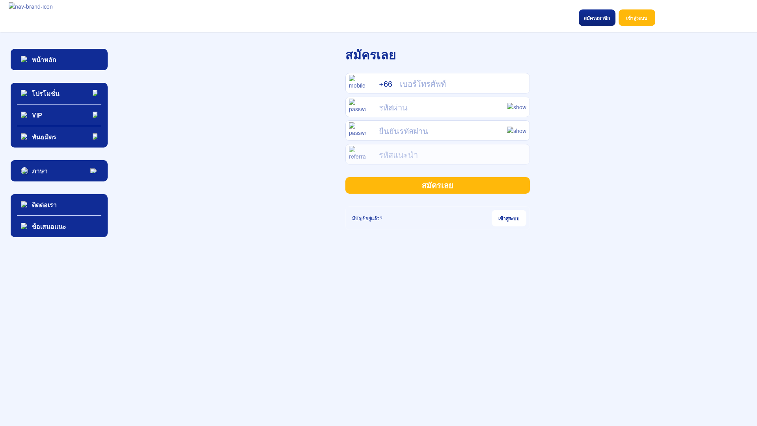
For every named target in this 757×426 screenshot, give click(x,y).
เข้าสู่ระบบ (509, 218)
